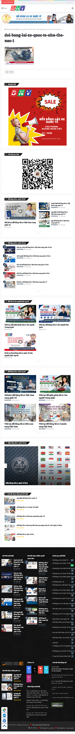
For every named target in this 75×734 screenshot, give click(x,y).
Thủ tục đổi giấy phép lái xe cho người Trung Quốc (53, 396)
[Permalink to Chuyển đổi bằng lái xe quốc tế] (6, 699)
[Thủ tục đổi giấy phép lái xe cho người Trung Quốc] (55, 384)
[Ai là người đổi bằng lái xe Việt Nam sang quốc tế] (6, 615)
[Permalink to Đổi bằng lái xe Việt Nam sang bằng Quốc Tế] (9, 522)
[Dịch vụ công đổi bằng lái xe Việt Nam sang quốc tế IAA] (9, 250)
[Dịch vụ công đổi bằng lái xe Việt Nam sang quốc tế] (6, 589)
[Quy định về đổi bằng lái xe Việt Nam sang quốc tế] (44, 214)
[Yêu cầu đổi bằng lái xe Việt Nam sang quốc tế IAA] (9, 267)
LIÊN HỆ (55, 643)
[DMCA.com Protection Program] (57, 707)
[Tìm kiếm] (73, 9)
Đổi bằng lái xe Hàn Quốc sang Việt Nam (43, 611)
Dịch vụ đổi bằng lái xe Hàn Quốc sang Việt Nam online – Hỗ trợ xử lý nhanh (37, 693)
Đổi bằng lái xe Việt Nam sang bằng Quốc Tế (31, 516)
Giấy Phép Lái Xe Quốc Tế (61, 619)
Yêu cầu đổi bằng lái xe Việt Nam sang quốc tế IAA (33, 265)
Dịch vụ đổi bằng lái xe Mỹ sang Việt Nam (43, 600)
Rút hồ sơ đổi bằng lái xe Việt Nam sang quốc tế (32, 282)
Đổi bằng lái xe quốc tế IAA (25, 534)
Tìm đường (4, 712)
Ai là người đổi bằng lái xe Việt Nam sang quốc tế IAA (33, 256)
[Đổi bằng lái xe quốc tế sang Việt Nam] (31, 580)
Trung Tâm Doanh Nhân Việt (61, 656)
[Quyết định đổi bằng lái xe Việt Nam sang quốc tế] (44, 206)
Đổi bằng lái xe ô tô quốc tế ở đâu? (28, 507)
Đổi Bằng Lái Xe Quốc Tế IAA (62, 563)
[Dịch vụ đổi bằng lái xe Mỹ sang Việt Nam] (31, 600)
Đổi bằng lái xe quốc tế (47, 728)
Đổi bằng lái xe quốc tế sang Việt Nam (43, 580)
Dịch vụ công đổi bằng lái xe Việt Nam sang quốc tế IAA (34, 247)
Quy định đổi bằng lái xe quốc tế (27, 498)
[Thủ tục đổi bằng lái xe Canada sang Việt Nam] (55, 413)
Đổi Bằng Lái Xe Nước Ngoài (61, 590)
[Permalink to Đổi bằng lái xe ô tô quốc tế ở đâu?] (9, 513)
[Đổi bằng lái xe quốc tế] (37, 18)
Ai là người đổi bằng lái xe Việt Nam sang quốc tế (30, 2)
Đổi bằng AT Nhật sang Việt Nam (43, 620)
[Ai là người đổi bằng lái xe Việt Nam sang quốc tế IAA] (9, 258)
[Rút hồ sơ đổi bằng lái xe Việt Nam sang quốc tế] (9, 284)
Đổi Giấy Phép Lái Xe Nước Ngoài (63, 622)
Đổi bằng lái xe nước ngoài (65, 728)
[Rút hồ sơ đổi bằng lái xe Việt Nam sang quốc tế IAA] (9, 276)
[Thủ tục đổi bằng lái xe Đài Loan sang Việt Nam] (20, 413)
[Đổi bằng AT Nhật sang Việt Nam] (31, 620)
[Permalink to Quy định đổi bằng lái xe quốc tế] (9, 504)
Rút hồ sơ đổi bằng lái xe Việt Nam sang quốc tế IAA (33, 273)
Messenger (4, 723)
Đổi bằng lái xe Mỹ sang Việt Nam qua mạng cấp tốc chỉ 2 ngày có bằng (39, 525)
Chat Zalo (4, 718)
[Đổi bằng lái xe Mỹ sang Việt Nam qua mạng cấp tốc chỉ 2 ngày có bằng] (31, 565)
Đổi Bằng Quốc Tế (58, 582)
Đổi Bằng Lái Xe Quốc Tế (60, 560)
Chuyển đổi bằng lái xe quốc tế (17, 695)
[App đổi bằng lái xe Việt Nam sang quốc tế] (44, 223)
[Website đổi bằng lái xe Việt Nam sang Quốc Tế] (20, 384)
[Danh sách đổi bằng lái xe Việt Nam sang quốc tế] (6, 562)
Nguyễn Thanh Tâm (32, 700)
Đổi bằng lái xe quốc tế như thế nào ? (24, 29)
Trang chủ (9, 29)
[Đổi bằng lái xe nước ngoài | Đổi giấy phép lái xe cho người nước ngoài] (17, 8)
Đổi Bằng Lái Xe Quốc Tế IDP (62, 573)
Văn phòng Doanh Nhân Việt (40, 725)
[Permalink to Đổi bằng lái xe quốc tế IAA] (9, 540)
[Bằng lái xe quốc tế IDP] (31, 591)
